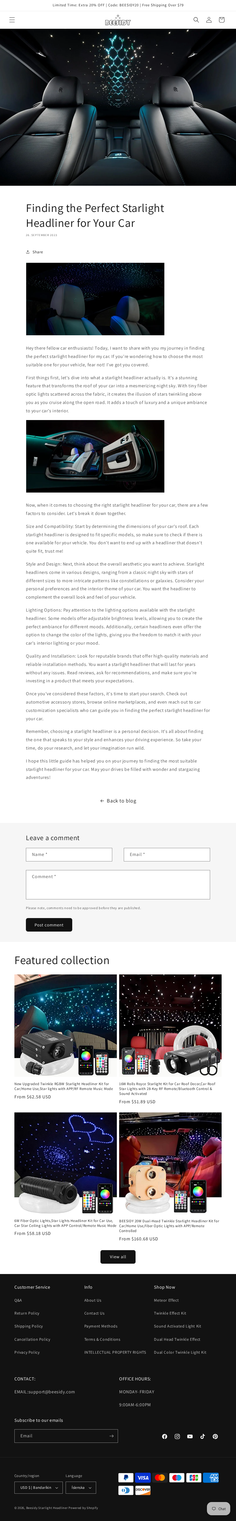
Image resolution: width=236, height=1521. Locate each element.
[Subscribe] (111, 1436)
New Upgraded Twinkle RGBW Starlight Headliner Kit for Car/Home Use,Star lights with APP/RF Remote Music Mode (63, 1086)
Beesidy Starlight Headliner (47, 1508)
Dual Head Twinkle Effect (177, 1339)
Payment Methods (101, 1326)
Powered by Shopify (83, 1508)
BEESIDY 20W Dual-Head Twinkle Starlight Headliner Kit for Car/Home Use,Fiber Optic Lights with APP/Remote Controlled (169, 1226)
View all (118, 1256)
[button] (12, 20)
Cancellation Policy (32, 1339)
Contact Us (94, 1313)
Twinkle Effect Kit (170, 1313)
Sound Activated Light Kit (177, 1326)
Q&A (18, 1300)
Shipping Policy (28, 1326)
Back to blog (121, 800)
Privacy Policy (26, 1352)
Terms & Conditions (102, 1339)
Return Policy (26, 1313)
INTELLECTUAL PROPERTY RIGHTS (115, 1352)
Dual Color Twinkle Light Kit (180, 1352)
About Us (93, 1300)
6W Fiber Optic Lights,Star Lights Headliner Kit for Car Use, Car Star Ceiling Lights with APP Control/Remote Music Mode (65, 1223)
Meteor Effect (166, 1300)
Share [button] (38, 251)
